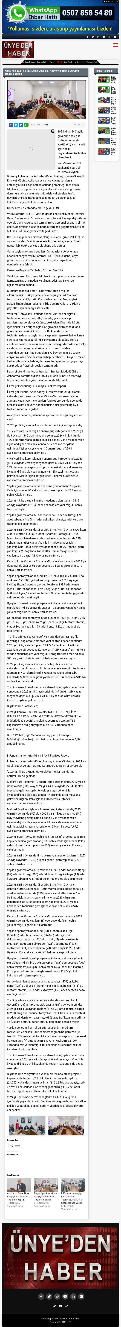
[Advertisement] (30, 149)
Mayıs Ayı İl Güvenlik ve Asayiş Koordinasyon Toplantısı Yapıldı (45, 1196)
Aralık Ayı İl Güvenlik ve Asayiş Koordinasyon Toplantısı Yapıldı (18, 1196)
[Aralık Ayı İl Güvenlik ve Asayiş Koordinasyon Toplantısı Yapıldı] (19, 1185)
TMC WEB (66, 1322)
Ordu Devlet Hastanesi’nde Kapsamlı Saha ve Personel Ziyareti (74, 62)
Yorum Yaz (79, 125)
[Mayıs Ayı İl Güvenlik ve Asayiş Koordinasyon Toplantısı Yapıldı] (46, 1185)
